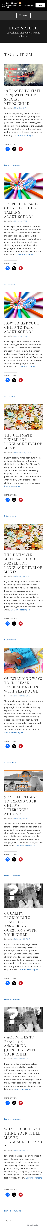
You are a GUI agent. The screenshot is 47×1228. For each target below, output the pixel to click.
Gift (40, 5)
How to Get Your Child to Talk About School (21, 327)
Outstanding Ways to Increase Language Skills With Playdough (23, 685)
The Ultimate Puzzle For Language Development (23, 441)
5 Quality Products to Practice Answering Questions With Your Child (20, 924)
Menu (25, 15)
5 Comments (10, 639)
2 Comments (10, 516)
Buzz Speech (23, 27)
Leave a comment (12, 165)
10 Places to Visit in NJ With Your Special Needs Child (22, 97)
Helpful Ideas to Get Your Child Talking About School (22, 210)
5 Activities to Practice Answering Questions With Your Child (20, 1045)
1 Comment (9, 284)
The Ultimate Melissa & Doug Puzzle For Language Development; (23, 563)
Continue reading (24, 135)
